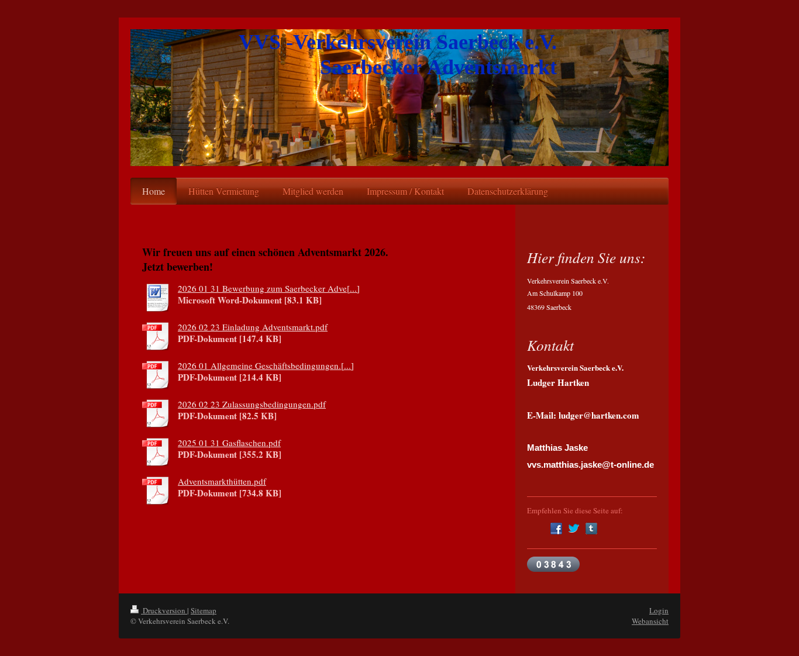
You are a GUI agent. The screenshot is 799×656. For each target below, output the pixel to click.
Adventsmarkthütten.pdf (222, 481)
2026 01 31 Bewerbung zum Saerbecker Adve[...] (269, 288)
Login (659, 610)
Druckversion (164, 610)
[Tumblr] (591, 528)
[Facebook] (556, 528)
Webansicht (650, 621)
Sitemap (203, 610)
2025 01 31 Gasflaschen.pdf (229, 442)
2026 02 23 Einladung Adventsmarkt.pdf (253, 327)
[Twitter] (574, 528)
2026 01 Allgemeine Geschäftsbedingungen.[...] (266, 365)
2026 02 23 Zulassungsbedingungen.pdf (252, 404)
